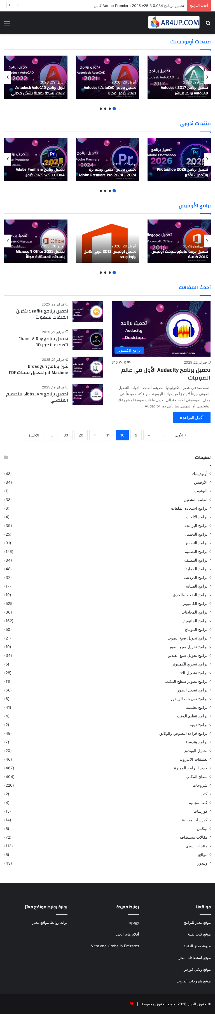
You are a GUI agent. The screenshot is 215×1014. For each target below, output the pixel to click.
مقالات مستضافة (193, 837)
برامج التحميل (196, 534)
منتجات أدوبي (196, 846)
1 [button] (114, 108)
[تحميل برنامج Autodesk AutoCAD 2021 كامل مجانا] (107, 77)
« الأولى (180, 435)
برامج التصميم (195, 551)
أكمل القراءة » (192, 417)
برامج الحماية (196, 569)
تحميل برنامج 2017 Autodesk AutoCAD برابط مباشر (184, 90)
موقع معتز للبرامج (197, 922)
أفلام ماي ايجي (127, 934)
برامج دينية (198, 724)
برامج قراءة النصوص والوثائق (183, 733)
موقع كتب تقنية (199, 934)
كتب (203, 794)
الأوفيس (200, 482)
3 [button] (105, 109)
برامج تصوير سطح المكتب (185, 681)
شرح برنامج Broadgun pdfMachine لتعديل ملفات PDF (38, 369)
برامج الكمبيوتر (195, 603)
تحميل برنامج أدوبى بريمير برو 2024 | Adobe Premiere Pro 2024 (107, 172)
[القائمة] (7, 25)
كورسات (200, 811)
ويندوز (202, 863)
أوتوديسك (199, 473)
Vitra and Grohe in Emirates (115, 946)
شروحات (200, 785)
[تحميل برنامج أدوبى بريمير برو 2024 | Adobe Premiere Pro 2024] (107, 159)
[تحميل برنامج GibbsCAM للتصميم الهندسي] (88, 394)
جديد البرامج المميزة (190, 768)
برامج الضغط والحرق (190, 595)
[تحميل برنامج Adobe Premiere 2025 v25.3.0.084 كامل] (35, 159)
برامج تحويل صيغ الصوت (187, 638)
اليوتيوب (200, 491)
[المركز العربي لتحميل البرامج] (174, 22)
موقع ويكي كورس (197, 969)
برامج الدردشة (195, 577)
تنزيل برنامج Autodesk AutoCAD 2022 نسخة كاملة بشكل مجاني (38, 90)
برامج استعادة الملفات (189, 508)
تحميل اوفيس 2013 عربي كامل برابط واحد (110, 254)
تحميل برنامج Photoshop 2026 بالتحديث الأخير (182, 172)
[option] (179, 77)
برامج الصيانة (196, 586)
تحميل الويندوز (195, 750)
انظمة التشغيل (195, 499)
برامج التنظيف (195, 560)
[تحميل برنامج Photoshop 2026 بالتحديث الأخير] (179, 159)
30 (66, 435)
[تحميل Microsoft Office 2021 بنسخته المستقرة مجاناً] (35, 241)
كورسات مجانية (194, 820)
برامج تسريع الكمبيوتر (189, 664)
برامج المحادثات (194, 612)
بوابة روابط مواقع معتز (49, 922)
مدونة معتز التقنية (197, 946)
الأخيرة (34, 435)
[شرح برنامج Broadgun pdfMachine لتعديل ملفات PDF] (88, 367)
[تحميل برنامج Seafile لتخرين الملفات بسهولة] (88, 311)
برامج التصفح (196, 543)
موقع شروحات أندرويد (194, 981)
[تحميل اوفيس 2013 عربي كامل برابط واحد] (107, 241)
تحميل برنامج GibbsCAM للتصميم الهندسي (37, 397)
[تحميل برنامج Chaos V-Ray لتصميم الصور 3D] (88, 339)
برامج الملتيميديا (194, 621)
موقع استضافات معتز (195, 957)
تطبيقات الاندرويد (193, 759)
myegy (133, 922)
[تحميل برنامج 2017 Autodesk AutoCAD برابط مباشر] (179, 77)
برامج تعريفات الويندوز (188, 698)
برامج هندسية (196, 742)
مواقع (202, 854)
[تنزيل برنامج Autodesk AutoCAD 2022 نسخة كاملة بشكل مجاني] (35, 77)
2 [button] (110, 109)
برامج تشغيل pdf (193, 673)
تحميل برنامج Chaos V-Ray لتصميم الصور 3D (43, 342)
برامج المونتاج (196, 629)
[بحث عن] (208, 25)
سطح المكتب (196, 776)
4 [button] (101, 109)
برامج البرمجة (195, 525)
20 (81, 435)
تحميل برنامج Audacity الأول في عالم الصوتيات (166, 374)
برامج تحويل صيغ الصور (188, 647)
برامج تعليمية (196, 707)
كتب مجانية (198, 802)
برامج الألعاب (196, 517)
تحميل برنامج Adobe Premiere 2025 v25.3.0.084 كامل (139, 5)
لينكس (202, 828)
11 (108, 435)
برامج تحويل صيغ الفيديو (187, 655)
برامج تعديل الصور (192, 690)
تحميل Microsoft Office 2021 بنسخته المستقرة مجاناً (40, 254)
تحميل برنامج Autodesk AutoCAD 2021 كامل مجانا (110, 90)
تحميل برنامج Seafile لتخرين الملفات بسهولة (42, 314)
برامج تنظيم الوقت (192, 716)
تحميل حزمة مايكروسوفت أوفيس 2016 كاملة (179, 254)
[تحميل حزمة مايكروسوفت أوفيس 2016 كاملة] (179, 241)
